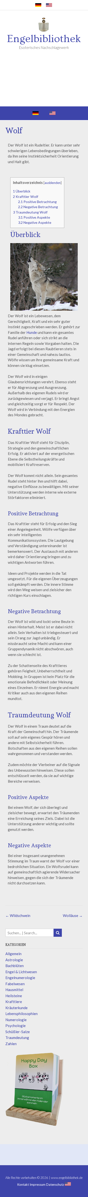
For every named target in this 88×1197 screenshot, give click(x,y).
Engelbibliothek (44, 39)
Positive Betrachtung (37, 202)
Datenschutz (55, 1184)
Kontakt (23, 1184)
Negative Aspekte (34, 222)
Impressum (37, 1184)
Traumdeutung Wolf (30, 212)
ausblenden (52, 183)
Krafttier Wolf (25, 196)
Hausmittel (14, 989)
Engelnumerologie (20, 977)
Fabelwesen (15, 984)
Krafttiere (13, 1001)
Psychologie (15, 1025)
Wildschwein (17, 915)
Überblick (21, 191)
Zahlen (11, 1043)
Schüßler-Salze (17, 1031)
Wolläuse (73, 915)
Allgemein (13, 953)
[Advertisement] (44, 81)
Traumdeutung (17, 1037)
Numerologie (16, 1019)
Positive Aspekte (34, 217)
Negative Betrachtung (38, 207)
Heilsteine (13, 996)
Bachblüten (14, 965)
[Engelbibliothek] (44, 25)
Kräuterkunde (16, 1007)
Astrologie (14, 960)
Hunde (31, 332)
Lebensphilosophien (21, 1013)
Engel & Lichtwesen (21, 972)
